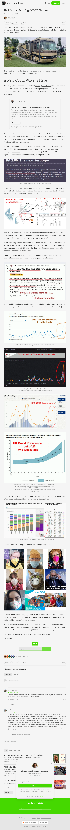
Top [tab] (6, 750)
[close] (51, 763)
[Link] (1, 80)
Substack (26, 826)
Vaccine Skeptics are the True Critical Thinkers (23, 755)
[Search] (45, 3)
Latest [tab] (10, 750)
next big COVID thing (43, 86)
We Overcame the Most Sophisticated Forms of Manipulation (22, 757)
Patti (9, 690)
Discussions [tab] (17, 750)
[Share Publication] (49, 3)
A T (9, 710)
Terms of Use (43, 789)
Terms (38, 818)
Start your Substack (30, 822)
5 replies (12, 704)
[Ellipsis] (65, 690)
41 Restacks (25, 656)
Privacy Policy (47, 791)
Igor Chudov (11, 17)
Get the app (43, 822)
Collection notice (46, 818)
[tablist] (11, 674)
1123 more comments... (10, 742)
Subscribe (56, 3)
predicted (16, 152)
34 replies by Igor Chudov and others (20, 734)
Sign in (64, 3)
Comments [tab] (8, 674)
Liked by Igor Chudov (14, 692)
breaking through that (40, 499)
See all (7, 792)
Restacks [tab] (15, 674)
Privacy (34, 818)
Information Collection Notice (34, 791)
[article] (35, 758)
